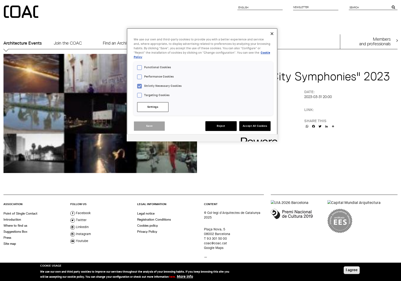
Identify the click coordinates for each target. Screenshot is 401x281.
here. (172, 277)
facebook (83, 213)
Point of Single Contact (20, 213)
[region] (202, 84)
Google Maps (213, 248)
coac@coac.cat (215, 243)
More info (185, 276)
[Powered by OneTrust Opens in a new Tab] (257, 138)
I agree (352, 270)
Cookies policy (147, 225)
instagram (83, 234)
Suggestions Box (15, 231)
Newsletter (301, 7)
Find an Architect (118, 43)
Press (7, 237)
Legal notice (146, 213)
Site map (9, 244)
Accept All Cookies (255, 126)
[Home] (21, 12)
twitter (81, 220)
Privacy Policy (147, 231)
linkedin (82, 227)
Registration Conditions (154, 219)
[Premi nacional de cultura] (297, 221)
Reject (221, 126)
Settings (152, 107)
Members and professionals (375, 41)
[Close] (272, 34)
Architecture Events (22, 43)
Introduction (12, 219)
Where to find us (15, 225)
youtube (81, 241)
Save (149, 126)
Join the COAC (68, 43)
